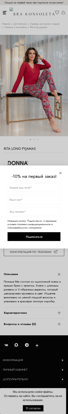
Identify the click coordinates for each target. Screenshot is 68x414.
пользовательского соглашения (24, 227)
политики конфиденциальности (34, 224)
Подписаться (34, 236)
